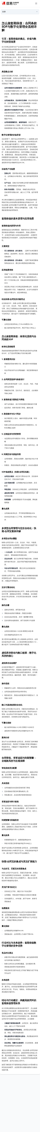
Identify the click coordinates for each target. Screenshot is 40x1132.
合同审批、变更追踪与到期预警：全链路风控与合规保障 (19, 759)
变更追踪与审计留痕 (10, 801)
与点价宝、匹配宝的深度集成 (14, 868)
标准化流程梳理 (8, 346)
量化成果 (5, 508)
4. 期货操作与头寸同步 (11, 413)
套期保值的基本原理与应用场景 (18, 218)
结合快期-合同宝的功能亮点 (13, 299)
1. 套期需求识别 (8, 359)
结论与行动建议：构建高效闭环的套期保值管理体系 (19, 1002)
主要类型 (5, 246)
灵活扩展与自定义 (9, 887)
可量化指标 (6, 319)
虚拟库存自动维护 (9, 663)
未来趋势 (5, 979)
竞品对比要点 (7, 952)
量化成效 (5, 626)
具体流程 (5, 783)
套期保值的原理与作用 (11, 225)
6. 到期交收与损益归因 (11, 454)
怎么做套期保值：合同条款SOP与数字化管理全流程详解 (19, 26)
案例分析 (5, 737)
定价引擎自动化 (8, 587)
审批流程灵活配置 (9, 768)
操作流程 (5, 683)
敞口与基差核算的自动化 (12, 704)
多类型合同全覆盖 (9, 538)
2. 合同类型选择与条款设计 (13, 379)
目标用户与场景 (8, 169)
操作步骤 (5, 605)
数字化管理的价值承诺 (11, 134)
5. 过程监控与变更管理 (11, 434)
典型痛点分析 (7, 71)
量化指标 (5, 926)
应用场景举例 (7, 269)
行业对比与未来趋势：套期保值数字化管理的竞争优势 (19, 944)
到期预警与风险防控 (10, 820)
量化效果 (5, 835)
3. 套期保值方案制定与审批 (13, 399)
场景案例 (5, 908)
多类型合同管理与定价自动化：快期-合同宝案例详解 (19, 530)
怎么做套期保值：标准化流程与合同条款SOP (19, 338)
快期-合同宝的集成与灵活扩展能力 (19, 861)
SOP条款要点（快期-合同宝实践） (16, 471)
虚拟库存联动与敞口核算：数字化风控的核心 (19, 654)
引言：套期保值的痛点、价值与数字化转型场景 (19, 40)
